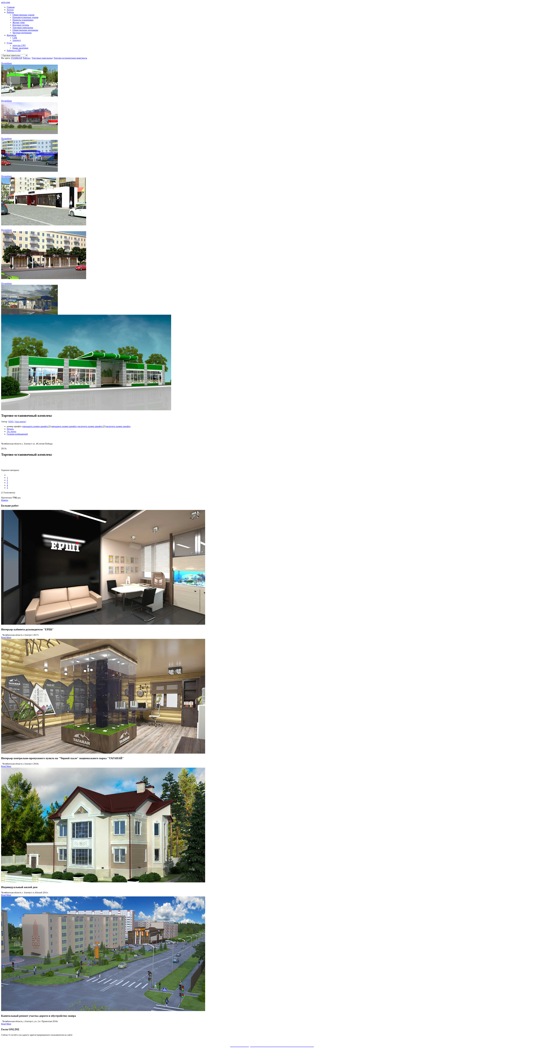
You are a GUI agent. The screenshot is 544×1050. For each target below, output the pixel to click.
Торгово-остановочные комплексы (70, 58)
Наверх (4, 500)
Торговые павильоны (22, 27)
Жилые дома (18, 22)
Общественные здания (23, 15)
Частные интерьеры (22, 32)
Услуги (10, 10)
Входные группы (20, 25)
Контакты (11, 35)
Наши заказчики (20, 48)
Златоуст (16, 40)
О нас (9, 43)
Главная (10, 7)
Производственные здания (25, 17)
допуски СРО (19, 45)
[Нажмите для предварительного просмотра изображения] (86, 409)
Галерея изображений (17, 434)
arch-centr (5, 2)
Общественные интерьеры (25, 30)
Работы (10, 12)
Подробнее (6, 63)
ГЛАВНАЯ (16, 58)
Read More (6, 637)
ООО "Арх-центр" (17, 421)
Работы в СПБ (14, 50)
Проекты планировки (22, 20)
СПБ (14, 38)
